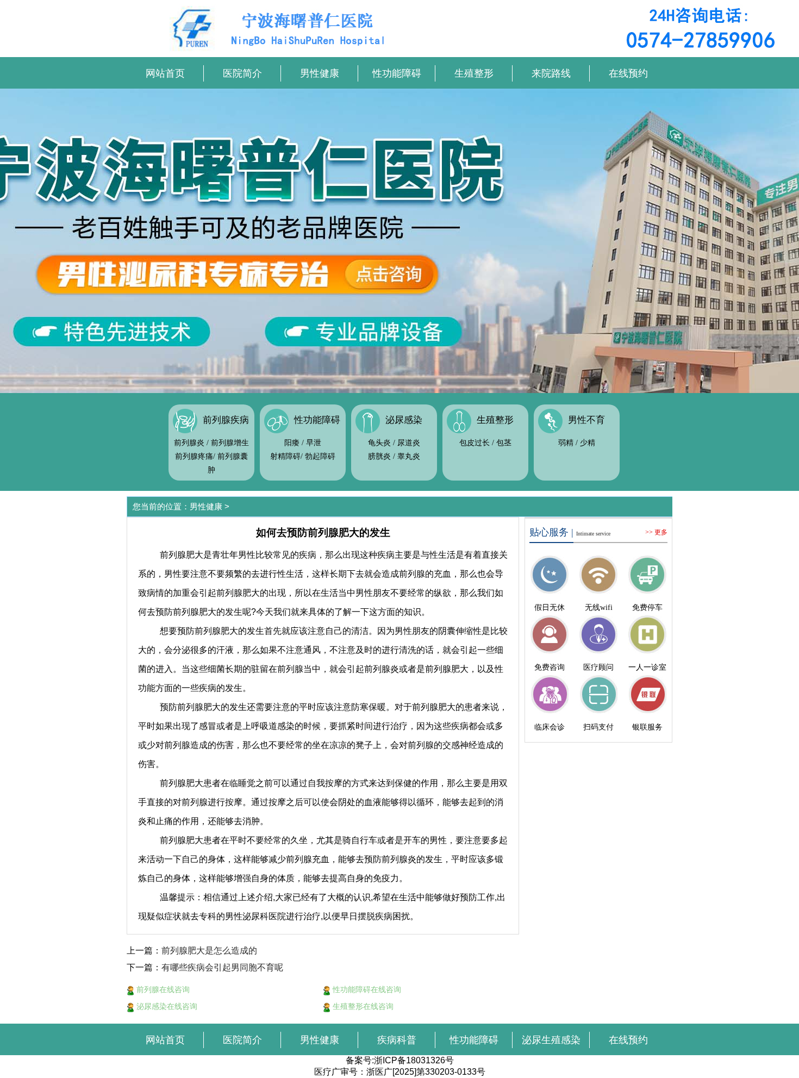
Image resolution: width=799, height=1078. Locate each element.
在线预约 (628, 73)
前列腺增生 (230, 443)
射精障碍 (285, 456)
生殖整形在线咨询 (362, 1006)
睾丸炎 (408, 456)
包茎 (503, 443)
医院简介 (242, 73)
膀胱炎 (379, 456)
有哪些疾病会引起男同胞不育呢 (222, 967)
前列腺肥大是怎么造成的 (209, 950)
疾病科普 (396, 1040)
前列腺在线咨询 (162, 989)
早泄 (313, 443)
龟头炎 (379, 443)
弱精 (565, 443)
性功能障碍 (396, 73)
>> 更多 (656, 532)
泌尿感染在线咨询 (165, 1006)
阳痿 (291, 443)
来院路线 (551, 73)
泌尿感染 (403, 420)
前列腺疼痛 (194, 456)
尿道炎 (408, 443)
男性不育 (586, 420)
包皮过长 (474, 443)
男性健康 (319, 73)
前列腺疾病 (226, 420)
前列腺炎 (189, 443)
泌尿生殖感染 (551, 1040)
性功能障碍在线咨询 (365, 989)
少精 (587, 443)
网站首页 (165, 73)
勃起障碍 (320, 456)
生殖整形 (474, 73)
